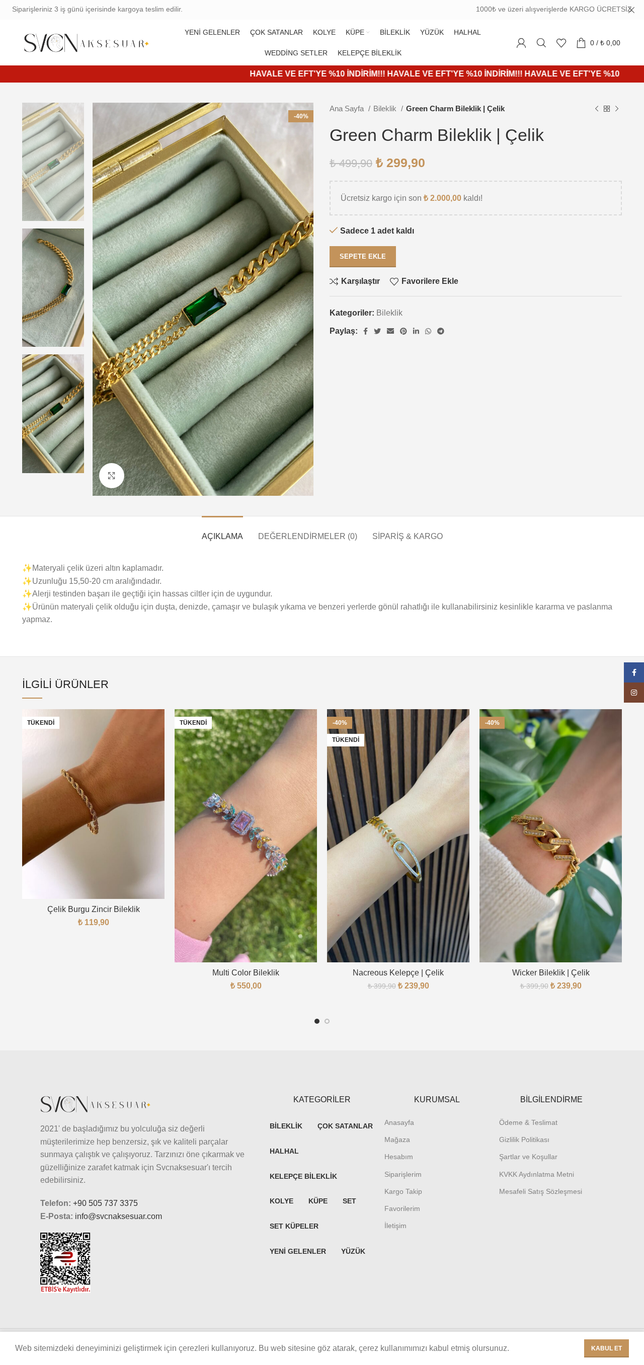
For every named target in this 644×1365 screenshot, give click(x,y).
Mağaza (397, 1139)
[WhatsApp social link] (428, 331)
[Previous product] (597, 109)
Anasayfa (399, 1122)
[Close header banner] (631, 10)
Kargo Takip (403, 1191)
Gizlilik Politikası (524, 1139)
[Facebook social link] (365, 331)
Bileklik (385, 108)
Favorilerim (402, 1208)
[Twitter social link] (377, 331)
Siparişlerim (403, 1174)
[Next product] (617, 109)
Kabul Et (606, 1348)
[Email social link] (390, 331)
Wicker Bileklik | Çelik (551, 972)
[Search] (541, 43)
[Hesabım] (521, 43)
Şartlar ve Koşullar (528, 1157)
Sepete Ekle (363, 256)
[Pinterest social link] (403, 331)
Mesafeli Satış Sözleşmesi (540, 1191)
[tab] (222, 531)
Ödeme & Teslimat (528, 1122)
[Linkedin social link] (416, 331)
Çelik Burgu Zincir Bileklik (93, 909)
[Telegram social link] (440, 331)
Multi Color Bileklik (245, 972)
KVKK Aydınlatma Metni (536, 1174)
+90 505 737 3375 (105, 1203)
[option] (53, 162)
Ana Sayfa (348, 108)
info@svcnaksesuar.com (118, 1216)
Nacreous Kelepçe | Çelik (398, 972)
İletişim (395, 1226)
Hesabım (398, 1157)
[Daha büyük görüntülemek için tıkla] (111, 475)
